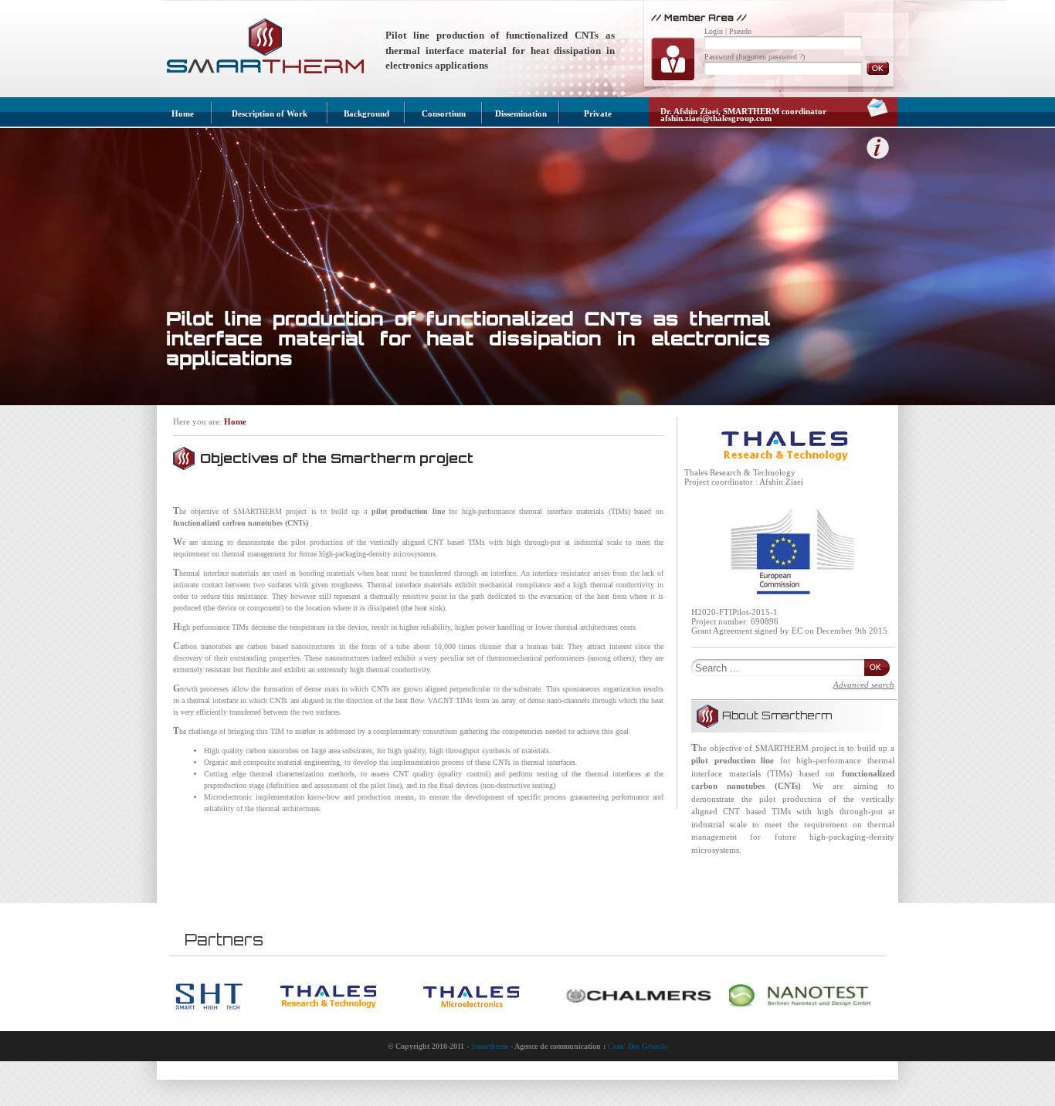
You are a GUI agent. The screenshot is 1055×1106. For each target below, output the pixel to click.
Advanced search (863, 684)
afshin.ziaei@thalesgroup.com (716, 118)
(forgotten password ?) (770, 56)
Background (366, 113)
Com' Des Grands (637, 1046)
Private (598, 113)
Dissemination (521, 113)
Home (182, 113)
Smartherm (489, 1046)
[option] (227, 997)
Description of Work (269, 113)
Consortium (444, 113)
